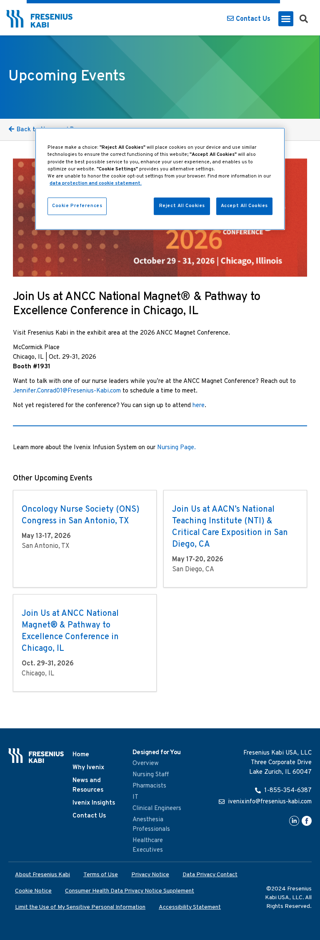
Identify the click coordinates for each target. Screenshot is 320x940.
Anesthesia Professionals (151, 824)
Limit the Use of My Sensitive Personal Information (80, 907)
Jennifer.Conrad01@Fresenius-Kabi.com (67, 391)
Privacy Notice (150, 874)
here (198, 406)
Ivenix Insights (93, 803)
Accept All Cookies (244, 206)
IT (135, 797)
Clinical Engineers (156, 808)
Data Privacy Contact (210, 874)
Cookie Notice (33, 891)
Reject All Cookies (182, 206)
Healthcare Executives (147, 845)
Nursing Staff (150, 775)
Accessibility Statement (190, 907)
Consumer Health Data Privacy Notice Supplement (129, 891)
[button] (285, 18)
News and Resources (87, 785)
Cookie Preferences (77, 206)
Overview (145, 764)
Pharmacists (149, 786)
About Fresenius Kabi (42, 874)
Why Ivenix (88, 768)
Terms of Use (100, 874)
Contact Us (89, 816)
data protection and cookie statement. (96, 183)
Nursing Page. (176, 448)
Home (80, 755)
